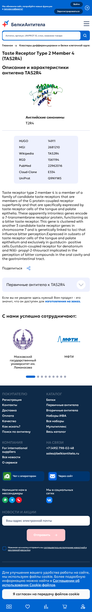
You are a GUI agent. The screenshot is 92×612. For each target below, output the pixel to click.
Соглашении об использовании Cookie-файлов (41, 582)
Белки (50, 400)
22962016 (55, 166)
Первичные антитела (62, 405)
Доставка (9, 410)
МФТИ (53, 328)
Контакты (9, 405)
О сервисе (9, 462)
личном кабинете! (13, 9)
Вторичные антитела (62, 410)
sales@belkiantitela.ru (62, 453)
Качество (9, 421)
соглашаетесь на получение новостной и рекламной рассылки (47, 548)
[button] (30, 377)
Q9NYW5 (54, 178)
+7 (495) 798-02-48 (60, 448)
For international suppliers (14, 450)
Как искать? (11, 426)
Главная (7, 45)
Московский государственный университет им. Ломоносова (17, 334)
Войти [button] (76, 4)
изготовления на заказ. (63, 301)
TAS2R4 (53, 153)
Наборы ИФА (56, 416)
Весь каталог (56, 432)
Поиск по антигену (16, 432)
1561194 (53, 160)
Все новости (11, 457)
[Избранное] (27, 606)
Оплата (8, 416)
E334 (51, 172)
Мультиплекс (56, 426)
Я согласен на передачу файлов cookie (46, 594)
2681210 (54, 147)
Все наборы (55, 421)
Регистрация (12, 400)
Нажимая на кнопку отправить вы (47, 548)
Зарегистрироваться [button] (68, 11)
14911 (51, 141)
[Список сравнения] (46, 606)
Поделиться (12, 268)
